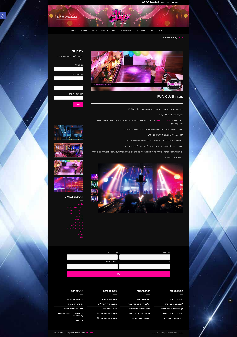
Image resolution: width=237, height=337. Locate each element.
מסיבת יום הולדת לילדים (107, 304)
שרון (81, 237)
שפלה (80, 234)
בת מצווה (79, 219)
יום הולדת (79, 222)
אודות (151, 31)
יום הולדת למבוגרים (75, 228)
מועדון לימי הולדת (110, 309)
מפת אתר (89, 333)
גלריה (114, 31)
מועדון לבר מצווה (143, 299)
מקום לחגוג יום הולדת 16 (107, 318)
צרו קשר (73, 31)
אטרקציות (104, 31)
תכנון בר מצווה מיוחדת (141, 318)
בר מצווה (79, 216)
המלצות (94, 31)
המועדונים (141, 31)
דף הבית (160, 31)
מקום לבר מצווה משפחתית (139, 309)
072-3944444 (150, 2)
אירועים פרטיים (76, 213)
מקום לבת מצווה (163, 120)
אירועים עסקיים (76, 210)
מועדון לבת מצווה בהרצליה (172, 313)
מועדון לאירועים (127, 31)
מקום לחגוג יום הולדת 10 (107, 313)
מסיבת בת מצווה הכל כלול (173, 318)
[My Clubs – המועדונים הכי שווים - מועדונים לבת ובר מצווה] (118, 16)
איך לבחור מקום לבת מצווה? (172, 309)
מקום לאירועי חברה (75, 304)
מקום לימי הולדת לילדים (107, 299)
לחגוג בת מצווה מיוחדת (174, 304)
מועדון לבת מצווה (176, 299)
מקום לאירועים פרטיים (74, 299)
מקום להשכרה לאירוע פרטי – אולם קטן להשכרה (69, 314)
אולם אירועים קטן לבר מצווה (139, 304)
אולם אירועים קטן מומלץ (73, 309)
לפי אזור (85, 31)
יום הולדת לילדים (76, 225)
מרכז (81, 231)
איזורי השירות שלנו (75, 207)
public (80, 204)
